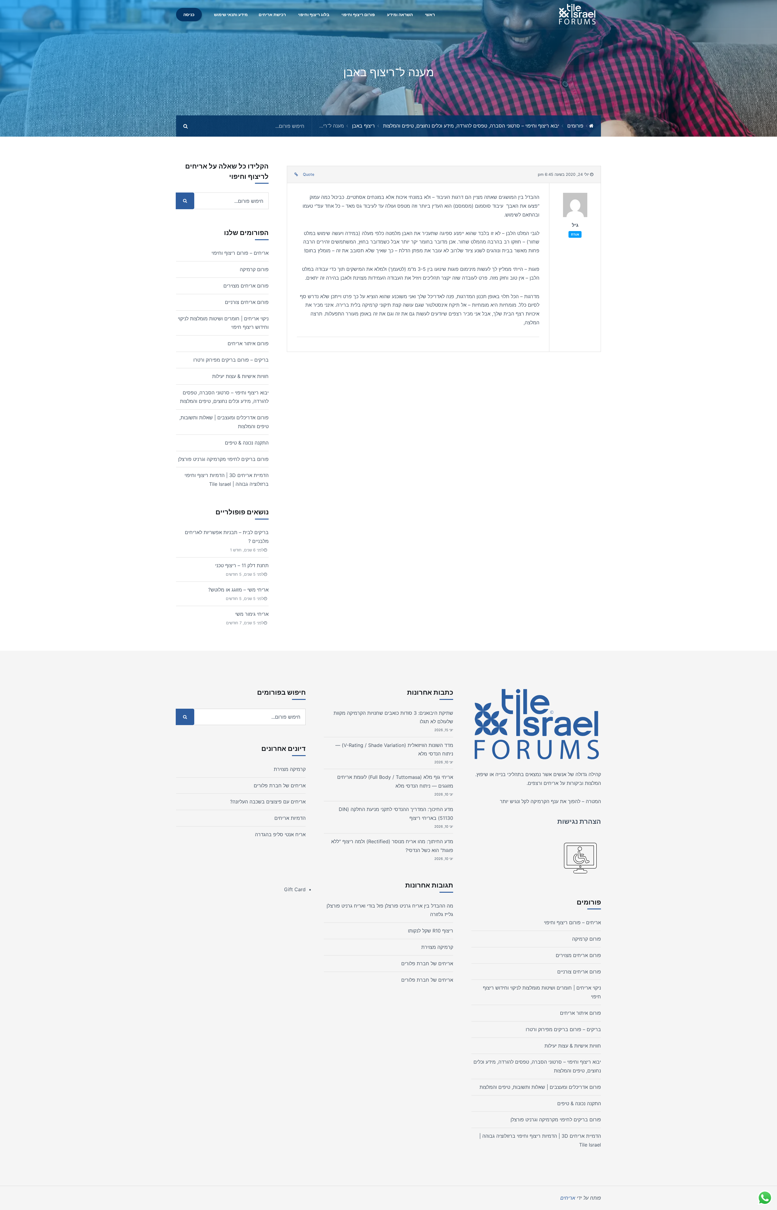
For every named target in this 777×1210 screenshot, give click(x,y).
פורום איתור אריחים (248, 343)
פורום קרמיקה (254, 269)
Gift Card (295, 889)
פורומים (575, 126)
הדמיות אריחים (290, 818)
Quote (308, 174)
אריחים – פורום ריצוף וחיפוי (240, 253)
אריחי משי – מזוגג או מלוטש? (238, 590)
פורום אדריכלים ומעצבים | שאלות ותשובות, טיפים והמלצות (540, 1087)
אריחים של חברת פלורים (427, 963)
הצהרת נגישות (579, 821)
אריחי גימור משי (252, 614)
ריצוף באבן (363, 126)
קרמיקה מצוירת (437, 947)
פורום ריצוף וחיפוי (358, 14)
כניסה (189, 14)
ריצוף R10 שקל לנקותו (430, 931)
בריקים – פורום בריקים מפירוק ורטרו (231, 360)
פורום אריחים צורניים (247, 302)
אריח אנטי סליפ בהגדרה (280, 834)
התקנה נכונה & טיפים (247, 443)
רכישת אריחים (272, 14)
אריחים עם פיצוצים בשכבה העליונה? (268, 802)
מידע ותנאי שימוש (231, 14)
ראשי (430, 14)
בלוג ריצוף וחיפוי (313, 14)
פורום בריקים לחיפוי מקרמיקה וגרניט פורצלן (223, 459)
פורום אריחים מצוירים (246, 286)
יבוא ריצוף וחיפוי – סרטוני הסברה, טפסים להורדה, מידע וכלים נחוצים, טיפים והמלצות (471, 126)
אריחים (551, 783)
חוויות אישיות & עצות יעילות (240, 376)
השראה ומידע (400, 14)
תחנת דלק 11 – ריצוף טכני (242, 565)
